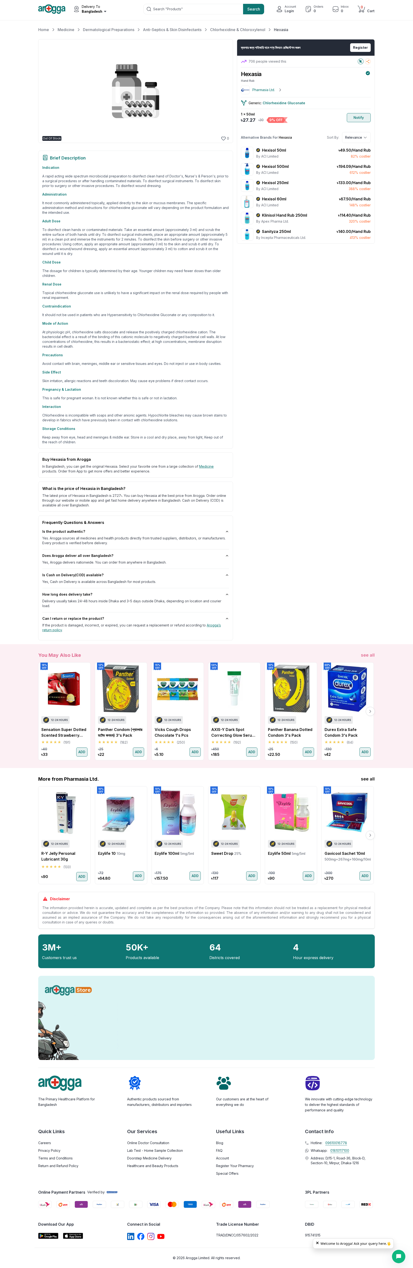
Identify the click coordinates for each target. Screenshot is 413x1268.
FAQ (219, 1150)
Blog (219, 1143)
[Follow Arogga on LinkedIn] (130, 1236)
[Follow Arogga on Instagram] (150, 1236)
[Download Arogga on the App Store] (73, 1236)
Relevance (353, 137)
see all (368, 655)
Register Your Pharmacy (235, 1166)
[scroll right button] (370, 711)
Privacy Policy (49, 1150)
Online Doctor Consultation (148, 1143)
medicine (206, 466)
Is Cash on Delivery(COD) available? (72, 575)
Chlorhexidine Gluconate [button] (284, 103)
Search (253, 9)
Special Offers (227, 1173)
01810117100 (339, 1150)
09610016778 (336, 1143)
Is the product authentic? (63, 531)
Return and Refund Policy (58, 1166)
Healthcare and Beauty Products (152, 1166)
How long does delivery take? (67, 594)
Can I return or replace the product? (73, 618)
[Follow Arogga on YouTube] (160, 1236)
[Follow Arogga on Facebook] (140, 1236)
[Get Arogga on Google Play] (48, 1236)
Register (360, 47)
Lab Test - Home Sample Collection (155, 1150)
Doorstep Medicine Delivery (149, 1158)
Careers (44, 1143)
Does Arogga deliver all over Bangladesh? (77, 556)
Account (222, 1158)
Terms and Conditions (55, 1158)
